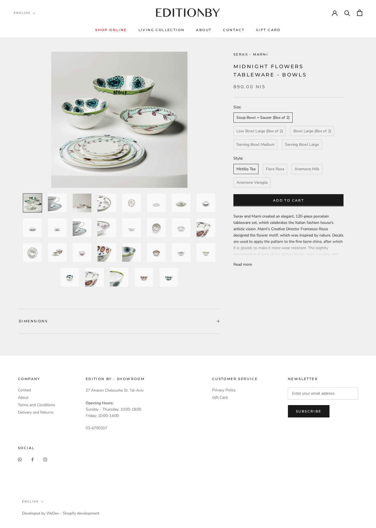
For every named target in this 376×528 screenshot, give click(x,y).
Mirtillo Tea (245, 168)
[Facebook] (32, 459)
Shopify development (81, 513)
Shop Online (111, 30)
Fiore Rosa (275, 168)
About (203, 30)
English (22, 13)
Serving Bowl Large (302, 144)
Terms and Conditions (36, 405)
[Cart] (359, 13)
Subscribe (308, 411)
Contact (233, 30)
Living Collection (161, 30)
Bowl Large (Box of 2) (312, 131)
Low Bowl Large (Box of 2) (259, 131)
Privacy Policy (224, 390)
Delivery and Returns (36, 412)
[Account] (334, 12)
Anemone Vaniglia (252, 182)
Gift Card (268, 30)
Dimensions (33, 321)
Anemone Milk (307, 168)
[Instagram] (45, 459)
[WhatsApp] (20, 459)
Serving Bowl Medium (255, 144)
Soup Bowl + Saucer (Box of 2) (263, 117)
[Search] (347, 13)
